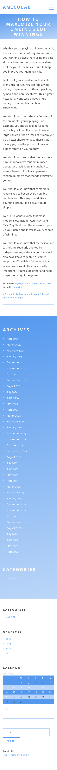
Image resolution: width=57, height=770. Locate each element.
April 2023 (12, 480)
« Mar (5, 709)
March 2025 (14, 344)
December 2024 (16, 362)
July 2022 (12, 534)
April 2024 (13, 409)
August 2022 (14, 528)
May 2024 (12, 403)
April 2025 (13, 338)
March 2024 (14, 415)
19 (43, 692)
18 (36, 692)
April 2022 (12, 551)
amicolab (17, 7)
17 (29, 692)
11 (36, 687)
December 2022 (16, 504)
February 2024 (15, 421)
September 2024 (17, 380)
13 (50, 687)
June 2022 (13, 539)
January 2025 (15, 356)
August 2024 (14, 385)
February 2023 (15, 492)
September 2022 (17, 522)
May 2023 (12, 474)
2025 (8, 639)
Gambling (18, 287)
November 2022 (16, 510)
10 (28, 687)
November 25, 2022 (41, 283)
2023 (8, 648)
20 (50, 692)
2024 (8, 643)
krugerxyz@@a (20, 283)
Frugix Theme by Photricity (16, 754)
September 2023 (17, 451)
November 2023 (16, 439)
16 (21, 692)
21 (7, 697)
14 (7, 692)
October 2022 (15, 516)
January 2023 (14, 498)
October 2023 (15, 445)
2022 (8, 653)
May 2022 (12, 545)
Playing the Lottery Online (17, 294)
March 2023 (14, 486)
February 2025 (15, 350)
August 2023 (14, 457)
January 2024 (15, 427)
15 (14, 692)
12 (43, 687)
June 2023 (13, 468)
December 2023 (16, 433)
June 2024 (13, 397)
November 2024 (16, 368)
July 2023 (12, 462)
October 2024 (15, 374)
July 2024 (12, 391)
